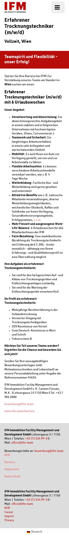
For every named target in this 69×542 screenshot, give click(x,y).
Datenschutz (12, 476)
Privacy (9, 520)
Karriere (9, 462)
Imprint (9, 516)
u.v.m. (37, 220)
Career (8, 512)
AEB (7, 455)
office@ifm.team (22, 443)
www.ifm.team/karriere (19, 411)
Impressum (11, 469)
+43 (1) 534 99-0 (36, 438)
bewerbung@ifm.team (18, 404)
